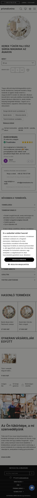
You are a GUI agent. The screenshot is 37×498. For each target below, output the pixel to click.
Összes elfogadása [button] (19, 259)
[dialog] (18, 249)
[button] (18, 264)
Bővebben (27, 255)
